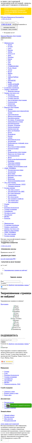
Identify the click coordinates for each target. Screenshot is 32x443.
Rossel (10, 71)
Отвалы (10, 109)
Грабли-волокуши (13, 129)
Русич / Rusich (12, 68)
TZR (9, 79)
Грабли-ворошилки (13, 127)
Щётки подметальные (14, 116)
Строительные (12, 195)
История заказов (9, 417)
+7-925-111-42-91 (6, 19)
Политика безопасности (20, 8)
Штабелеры (11, 179)
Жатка (10, 157)
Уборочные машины (14, 163)
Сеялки (10, 138)
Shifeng (10, 52)
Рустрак (10, 46)
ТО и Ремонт (8, 12)
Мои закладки (8, 419)
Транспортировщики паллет (16, 181)
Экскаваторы (12, 141)
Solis (9, 62)
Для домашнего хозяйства (15, 198)
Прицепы (11, 145)
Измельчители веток (14, 139)
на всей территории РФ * (8, 259)
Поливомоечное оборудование (17, 152)
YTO (9, 75)
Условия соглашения (10, 10)
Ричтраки (11, 177)
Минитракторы (9, 43)
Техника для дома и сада (11, 93)
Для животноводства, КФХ (16, 191)
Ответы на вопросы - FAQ (12, 384)
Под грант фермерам (14, 193)
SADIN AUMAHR (13, 84)
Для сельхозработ (13, 202)
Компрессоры (12, 105)
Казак (9, 64)
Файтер (10, 73)
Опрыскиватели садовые (15, 121)
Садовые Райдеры (13, 96)
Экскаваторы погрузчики (15, 170)
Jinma (9, 55)
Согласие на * (15, 285)
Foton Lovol (11, 53)
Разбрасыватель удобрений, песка (18, 143)
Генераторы (11, 104)
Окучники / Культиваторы (16, 120)
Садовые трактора (13, 98)
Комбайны (11, 161)
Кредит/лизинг (22, 12)
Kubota (10, 59)
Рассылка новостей (10, 420)
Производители (9, 402)
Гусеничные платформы (11, 87)
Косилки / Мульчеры (14, 125)
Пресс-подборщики (14, 130)
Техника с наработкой (11, 89)
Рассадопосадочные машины (16, 147)
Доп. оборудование (10, 182)
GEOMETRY (12, 80)
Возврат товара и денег (11, 393)
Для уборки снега (13, 200)
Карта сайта (7, 395)
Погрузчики (11, 173)
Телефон (3, 283)
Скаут (9, 48)
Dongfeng (11, 57)
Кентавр (10, 50)
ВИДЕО (15, 12)
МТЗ (9, 61)
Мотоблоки (11, 95)
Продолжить (4, 304)
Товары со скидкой (10, 408)
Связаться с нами (9, 391)
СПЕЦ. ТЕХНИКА (10, 168)
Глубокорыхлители (13, 156)
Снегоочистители (13, 114)
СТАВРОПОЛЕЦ (13, 66)
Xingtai (10, 44)
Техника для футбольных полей (17, 166)
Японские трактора (14, 91)
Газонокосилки (12, 102)
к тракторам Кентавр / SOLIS (17, 184)
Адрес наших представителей (10, 424)
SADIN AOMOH (13, 86)
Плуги (10, 132)
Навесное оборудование (14, 36)
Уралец (10, 70)
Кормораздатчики (13, 148)
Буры (9, 150)
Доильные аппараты (14, 186)
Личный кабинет (9, 415)
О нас (11, 8)
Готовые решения (9, 188)
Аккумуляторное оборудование (17, 100)
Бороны (10, 136)
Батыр (10, 82)
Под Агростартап (13, 197)
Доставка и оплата (9, 213)
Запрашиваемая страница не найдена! (15, 270)
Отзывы (6, 8)
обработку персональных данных (18, 285)
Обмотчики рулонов (14, 164)
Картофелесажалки (13, 118)
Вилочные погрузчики (15, 175)
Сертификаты (21, 10)
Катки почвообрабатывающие (17, 159)
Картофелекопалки (13, 123)
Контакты (7, 14)
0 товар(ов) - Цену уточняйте (9, 28)
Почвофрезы (11, 134)
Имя (2, 281)
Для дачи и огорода (14, 190)
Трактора (3, 36)
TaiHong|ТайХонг (13, 77)
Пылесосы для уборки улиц (16, 154)
